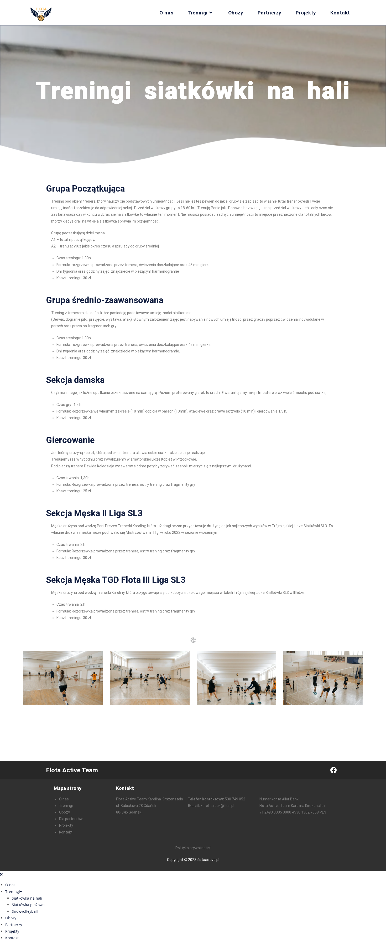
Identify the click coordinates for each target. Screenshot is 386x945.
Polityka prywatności (193, 848)
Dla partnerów (71, 819)
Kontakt (65, 832)
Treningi (66, 806)
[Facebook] (333, 770)
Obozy (64, 812)
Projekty (66, 825)
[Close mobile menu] (1, 874)
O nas (64, 799)
